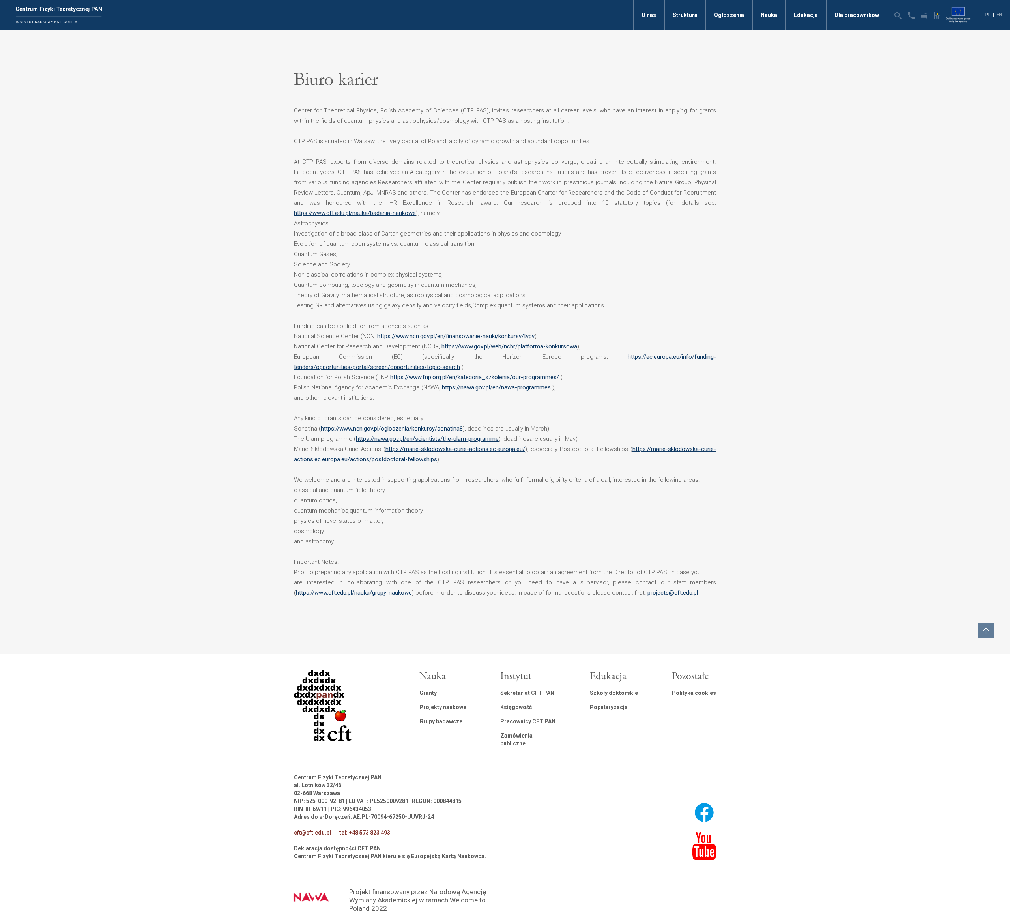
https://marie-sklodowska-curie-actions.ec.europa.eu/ (455, 449)
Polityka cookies (694, 693)
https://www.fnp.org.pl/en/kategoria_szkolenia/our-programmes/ (474, 377)
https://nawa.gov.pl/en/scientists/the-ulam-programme (427, 438)
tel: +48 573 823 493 (364, 832)
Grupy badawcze (440, 721)
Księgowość (516, 707)
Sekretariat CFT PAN (527, 693)
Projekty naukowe (442, 707)
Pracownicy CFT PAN (528, 721)
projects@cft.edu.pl (672, 592)
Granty (428, 693)
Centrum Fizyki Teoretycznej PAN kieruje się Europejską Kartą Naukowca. (390, 856)
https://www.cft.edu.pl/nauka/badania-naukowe (355, 213)
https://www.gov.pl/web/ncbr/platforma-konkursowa (509, 346)
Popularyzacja (609, 707)
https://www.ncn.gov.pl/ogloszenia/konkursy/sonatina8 (392, 428)
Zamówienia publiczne (516, 739)
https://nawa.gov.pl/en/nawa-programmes (496, 387)
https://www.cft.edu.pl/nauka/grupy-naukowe (354, 592)
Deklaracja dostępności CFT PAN (337, 848)
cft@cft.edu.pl (312, 832)
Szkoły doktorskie (614, 693)
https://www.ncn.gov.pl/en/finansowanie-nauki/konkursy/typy (456, 336)
